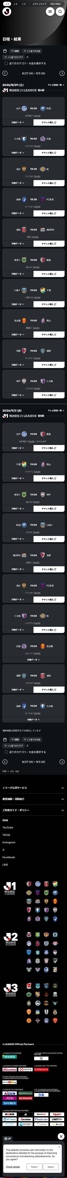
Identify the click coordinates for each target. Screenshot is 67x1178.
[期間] (4, 51)
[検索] (60, 11)
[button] (50, 11)
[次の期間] (62, 73)
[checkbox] (6, 63)
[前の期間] (4, 73)
